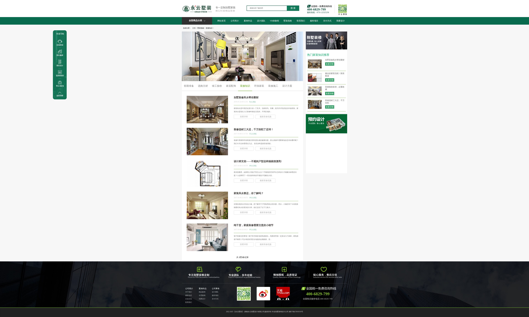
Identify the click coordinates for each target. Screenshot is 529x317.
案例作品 (248, 21)
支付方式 (327, 21)
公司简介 (235, 21)
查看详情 (330, 64)
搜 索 (293, 8)
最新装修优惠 (265, 117)
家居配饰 (231, 86)
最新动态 (188, 295)
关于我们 (188, 292)
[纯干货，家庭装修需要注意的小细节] (207, 250)
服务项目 (314, 21)
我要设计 (340, 21)
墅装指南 (288, 21)
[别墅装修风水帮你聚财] (207, 122)
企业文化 (188, 299)
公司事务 (216, 289)
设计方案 (287, 86)
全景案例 (202, 295)
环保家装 (259, 86)
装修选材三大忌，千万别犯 (334, 101)
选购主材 (203, 86)
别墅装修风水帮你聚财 (334, 60)
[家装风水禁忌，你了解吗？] (207, 218)
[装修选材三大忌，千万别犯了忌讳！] (207, 154)
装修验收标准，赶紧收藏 (334, 88)
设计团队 (261, 21)
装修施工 (273, 86)
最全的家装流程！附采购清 (334, 74)
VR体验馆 (274, 21)
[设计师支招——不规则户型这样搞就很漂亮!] (207, 186)
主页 (194, 28)
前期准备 (189, 86)
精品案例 (202, 292)
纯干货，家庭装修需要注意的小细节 (253, 225)
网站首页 (221, 21)
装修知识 (209, 28)
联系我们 (301, 21)
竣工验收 (217, 86)
